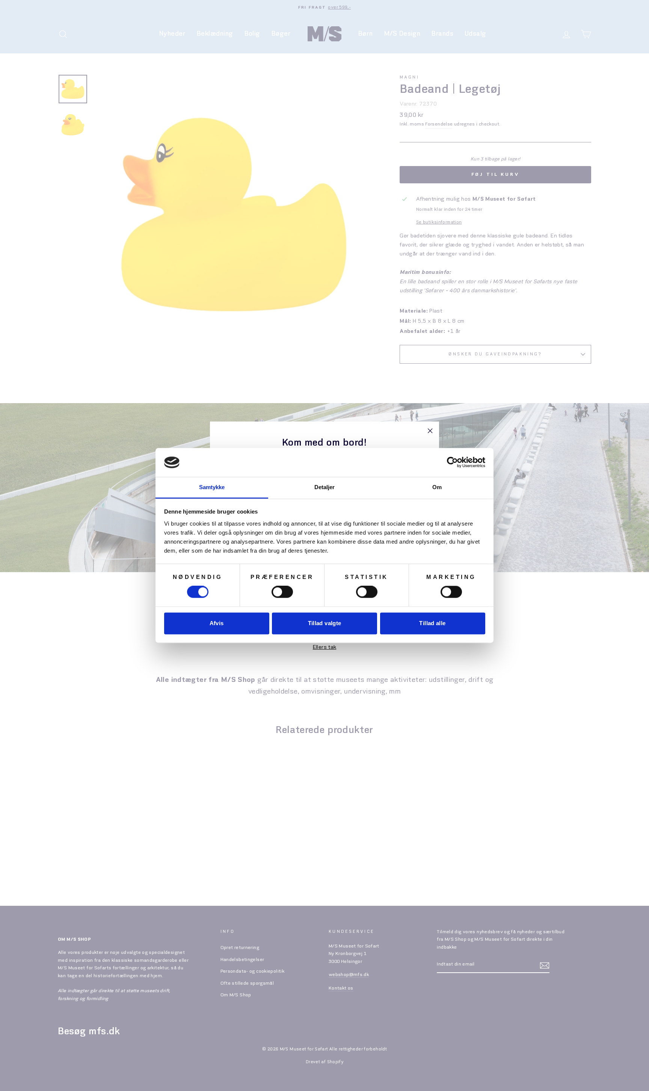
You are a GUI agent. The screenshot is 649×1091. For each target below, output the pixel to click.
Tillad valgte (324, 623)
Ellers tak (325, 647)
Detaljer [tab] (324, 487)
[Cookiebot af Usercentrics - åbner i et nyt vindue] (452, 462)
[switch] (282, 592)
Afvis (217, 623)
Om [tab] (437, 487)
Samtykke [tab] (212, 487)
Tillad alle (432, 623)
